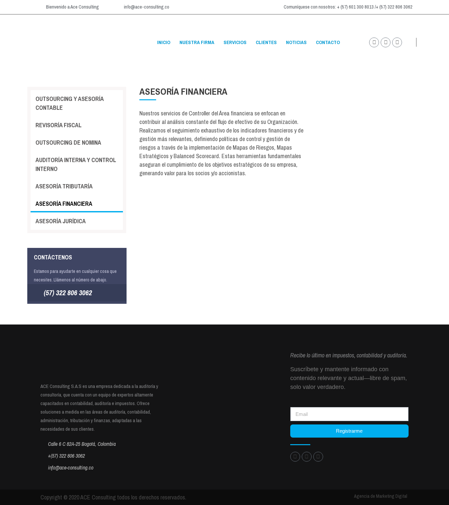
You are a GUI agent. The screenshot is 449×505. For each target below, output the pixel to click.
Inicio (163, 42)
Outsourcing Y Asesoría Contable (69, 103)
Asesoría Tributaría (64, 186)
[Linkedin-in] (385, 42)
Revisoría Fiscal (58, 125)
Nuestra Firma (196, 42)
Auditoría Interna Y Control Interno (75, 164)
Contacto (328, 42)
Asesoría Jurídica (60, 221)
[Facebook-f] (397, 42)
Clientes (266, 42)
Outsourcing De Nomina (68, 142)
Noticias (296, 42)
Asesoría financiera (63, 204)
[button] (433, 42)
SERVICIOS (235, 42)
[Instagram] (374, 42)
